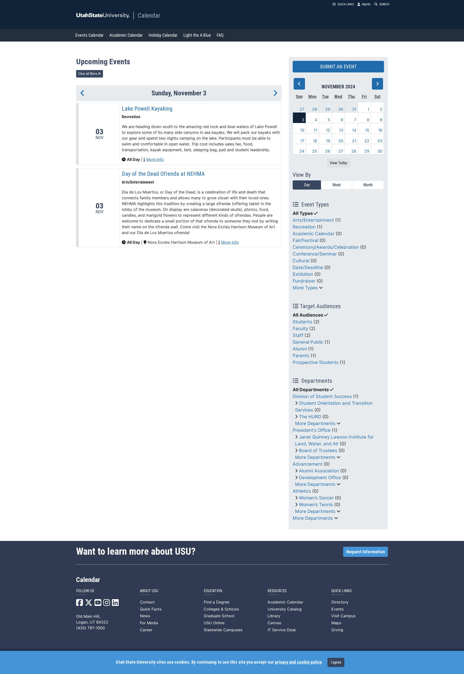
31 (354, 109)
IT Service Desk (282, 629)
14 (354, 130)
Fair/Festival (305, 240)
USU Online (214, 622)
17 (302, 140)
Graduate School (219, 615)
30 (340, 109)
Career (146, 629)
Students (302, 322)
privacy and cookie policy (298, 662)
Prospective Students (316, 362)
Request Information (365, 551)
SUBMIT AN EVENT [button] (338, 67)
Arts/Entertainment (313, 220)
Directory (339, 602)
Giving (337, 629)
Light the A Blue (197, 35)
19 (328, 140)
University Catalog (285, 609)
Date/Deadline (308, 267)
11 (315, 130)
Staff (298, 335)
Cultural (301, 260)
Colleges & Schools (221, 609)
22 (366, 140)
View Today (338, 163)
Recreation (304, 227)
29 (327, 109)
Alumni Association (319, 471)
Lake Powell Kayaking (147, 108)
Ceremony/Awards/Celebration (326, 247)
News (145, 615)
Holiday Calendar (163, 35)
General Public (308, 342)
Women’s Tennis (316, 504)
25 (314, 151)
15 (367, 130)
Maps (336, 622)
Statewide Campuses (223, 629)
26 (327, 151)
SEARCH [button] (384, 4)
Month (368, 185)
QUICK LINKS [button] (346, 4)
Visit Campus (343, 615)
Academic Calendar (126, 35)
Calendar (149, 15)
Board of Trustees (318, 450)
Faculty (300, 328)
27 (302, 109)
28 (314, 109)
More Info (155, 159)
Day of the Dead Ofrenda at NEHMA (163, 173)
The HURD (310, 416)
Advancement (307, 464)
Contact (147, 602)
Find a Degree (216, 602)
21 (354, 140)
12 (328, 130)
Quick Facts (150, 609)
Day (307, 185)
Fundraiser (304, 281)
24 (301, 151)
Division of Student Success (322, 396)
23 (379, 140)
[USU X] (89, 604)
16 (380, 130)
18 (315, 140)
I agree (336, 662)
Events (337, 609)
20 (340, 140)
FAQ (220, 35)
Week (336, 185)
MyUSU (366, 4)
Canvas (274, 622)
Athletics (302, 491)
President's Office (312, 430)
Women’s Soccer (316, 498)
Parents (301, 355)
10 (302, 130)
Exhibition (303, 274)
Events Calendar (89, 35)
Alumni (300, 349)
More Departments (315, 423)
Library (274, 615)
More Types (305, 288)
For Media (149, 622)
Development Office (320, 477)
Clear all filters (88, 74)
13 (341, 130)
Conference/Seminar (315, 254)
